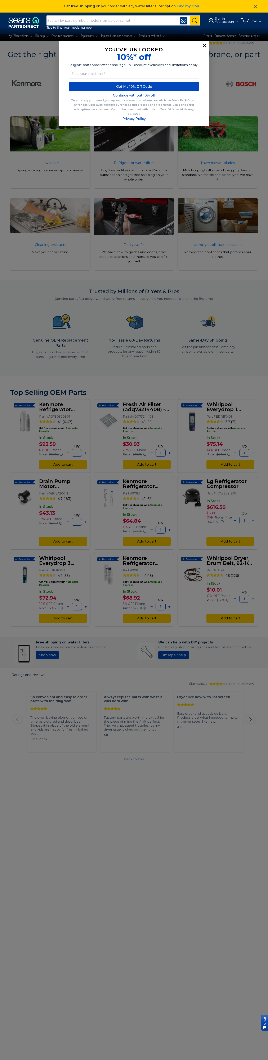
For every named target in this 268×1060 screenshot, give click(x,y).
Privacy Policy (134, 119)
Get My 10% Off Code (134, 87)
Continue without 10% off (134, 95)
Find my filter (188, 6)
